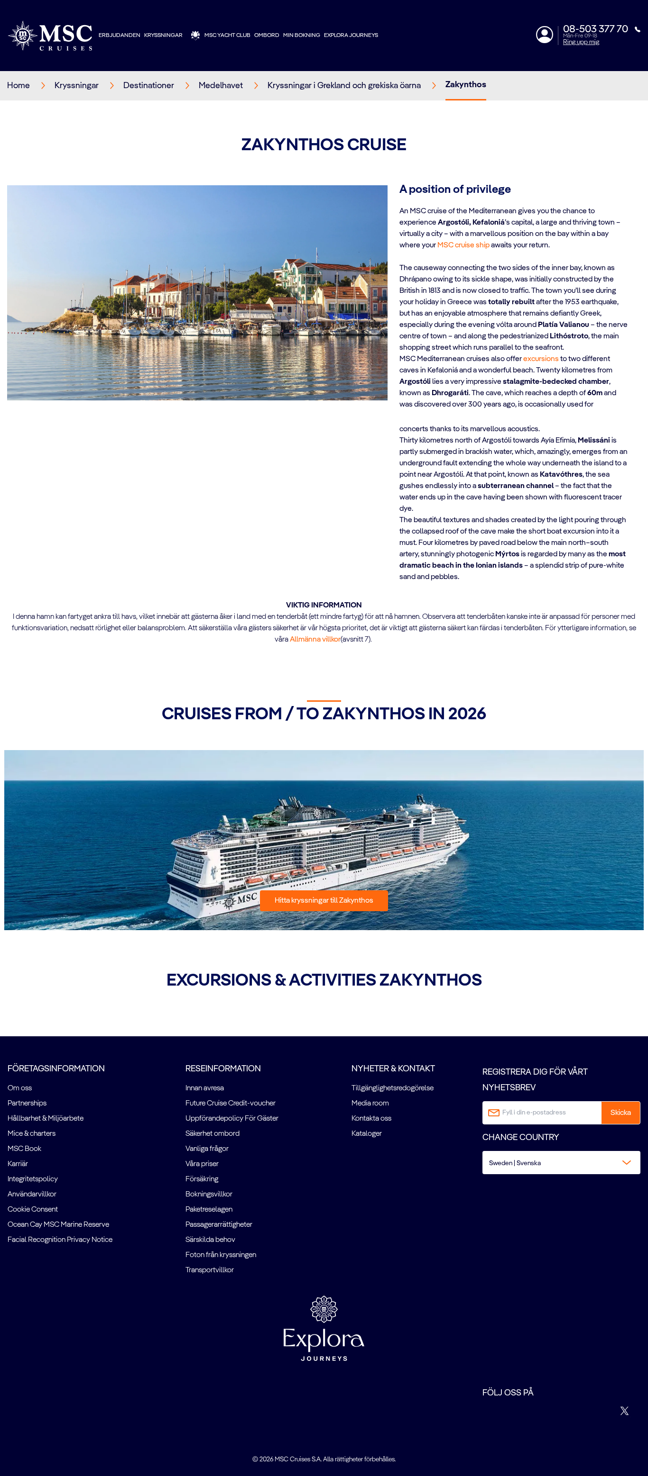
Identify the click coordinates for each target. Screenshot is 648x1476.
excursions (541, 359)
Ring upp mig (581, 42)
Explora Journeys (351, 35)
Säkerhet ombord (212, 1134)
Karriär (18, 1164)
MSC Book (24, 1149)
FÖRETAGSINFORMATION (56, 1069)
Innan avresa (204, 1088)
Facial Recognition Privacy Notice (60, 1240)
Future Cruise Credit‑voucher (230, 1103)
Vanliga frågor (207, 1149)
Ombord (266, 35)
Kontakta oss (371, 1119)
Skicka (621, 1113)
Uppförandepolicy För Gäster (231, 1119)
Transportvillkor (209, 1270)
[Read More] (399, 417)
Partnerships (27, 1103)
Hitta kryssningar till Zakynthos (324, 901)
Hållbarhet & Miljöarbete (45, 1119)
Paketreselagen (208, 1209)
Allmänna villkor (315, 639)
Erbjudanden (119, 35)
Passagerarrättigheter (218, 1225)
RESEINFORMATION (223, 1069)
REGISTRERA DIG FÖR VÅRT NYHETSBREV (535, 1080)
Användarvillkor (32, 1194)
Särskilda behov (210, 1240)
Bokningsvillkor (208, 1194)
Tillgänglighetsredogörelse (393, 1088)
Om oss (20, 1088)
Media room (370, 1103)
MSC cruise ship (463, 245)
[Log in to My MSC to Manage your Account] (544, 34)
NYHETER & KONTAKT (393, 1069)
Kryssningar (163, 35)
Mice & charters (32, 1134)
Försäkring (201, 1179)
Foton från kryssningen (220, 1255)
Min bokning (301, 35)
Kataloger (367, 1134)
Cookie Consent (33, 1209)
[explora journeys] (324, 1328)
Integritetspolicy (33, 1179)
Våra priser (202, 1164)
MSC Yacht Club (227, 35)
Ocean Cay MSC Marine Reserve (58, 1225)
